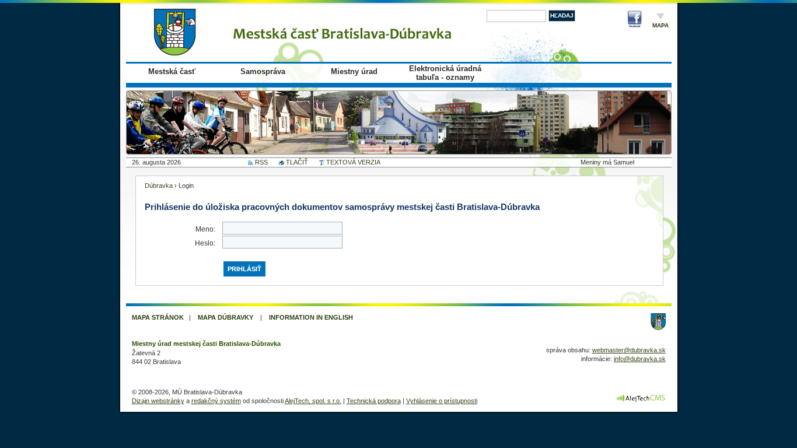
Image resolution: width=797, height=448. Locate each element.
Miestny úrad (354, 71)
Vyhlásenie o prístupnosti (441, 400)
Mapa (660, 25)
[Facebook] (634, 21)
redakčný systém (216, 400)
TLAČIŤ (297, 162)
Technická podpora (374, 400)
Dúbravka (159, 185)
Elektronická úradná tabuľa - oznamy (445, 73)
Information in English (311, 317)
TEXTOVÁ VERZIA (353, 162)
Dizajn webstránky (158, 400)
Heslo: (205, 243)
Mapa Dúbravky (225, 317)
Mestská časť (171, 71)
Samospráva (262, 71)
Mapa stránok (158, 317)
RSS (261, 162)
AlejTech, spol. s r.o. (313, 400)
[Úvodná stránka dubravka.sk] (307, 32)
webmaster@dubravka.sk (629, 350)
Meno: (205, 229)
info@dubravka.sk (640, 358)
